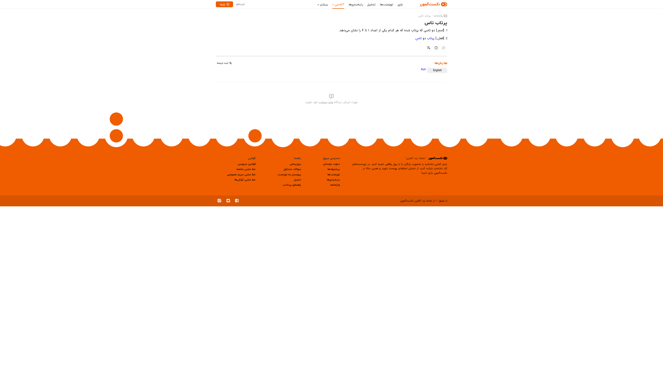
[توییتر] (229, 201)
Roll (423, 70)
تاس (419, 38)
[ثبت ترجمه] (428, 48)
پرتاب (430, 38)
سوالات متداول (292, 169)
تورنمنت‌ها (386, 4)
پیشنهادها (334, 169)
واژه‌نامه (438, 16)
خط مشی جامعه (246, 169)
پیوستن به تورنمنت (289, 174)
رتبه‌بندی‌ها (356, 4)
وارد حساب (326, 102)
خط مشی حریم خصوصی (241, 174)
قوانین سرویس (247, 164)
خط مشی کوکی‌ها (245, 180)
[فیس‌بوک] (237, 201)
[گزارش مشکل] (436, 48)
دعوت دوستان (331, 164)
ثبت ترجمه (222, 63)
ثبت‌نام (240, 4)
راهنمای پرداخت (292, 185)
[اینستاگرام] (220, 201)
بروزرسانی (295, 164)
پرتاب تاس (424, 16)
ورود (222, 4)
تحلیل (371, 4)
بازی (400, 4)
